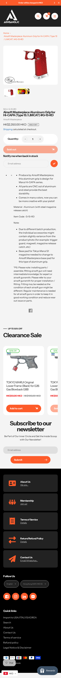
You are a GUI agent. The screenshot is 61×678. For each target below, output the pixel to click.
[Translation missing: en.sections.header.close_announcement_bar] (58, 2)
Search (7, 622)
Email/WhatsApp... (29, 560)
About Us (8, 627)
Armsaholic (16, 663)
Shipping (7, 129)
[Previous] (6, 2)
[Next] (54, 2)
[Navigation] (54, 16)
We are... (24, 485)
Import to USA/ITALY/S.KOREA (20, 617)
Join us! (23, 504)
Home (6, 33)
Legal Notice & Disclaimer (17, 647)
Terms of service (12, 637)
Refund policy (10, 642)
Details (23, 522)
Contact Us (9, 632)
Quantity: (13, 138)
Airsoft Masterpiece (12, 119)
